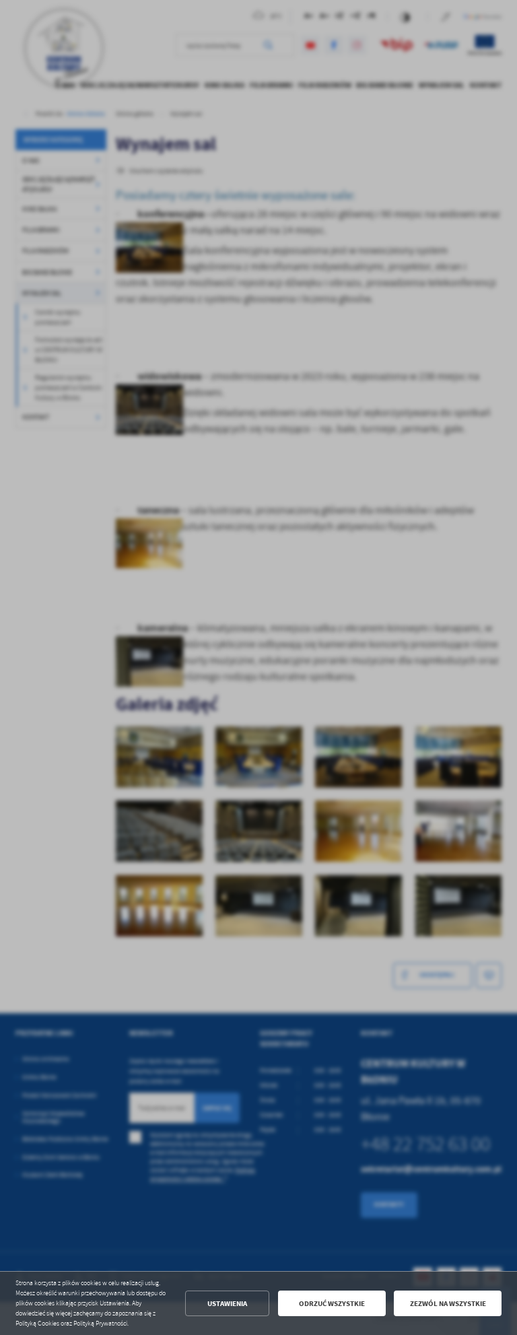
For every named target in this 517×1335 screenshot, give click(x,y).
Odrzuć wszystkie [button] (332, 1304)
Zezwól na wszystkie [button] (448, 1304)
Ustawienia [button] (227, 1304)
